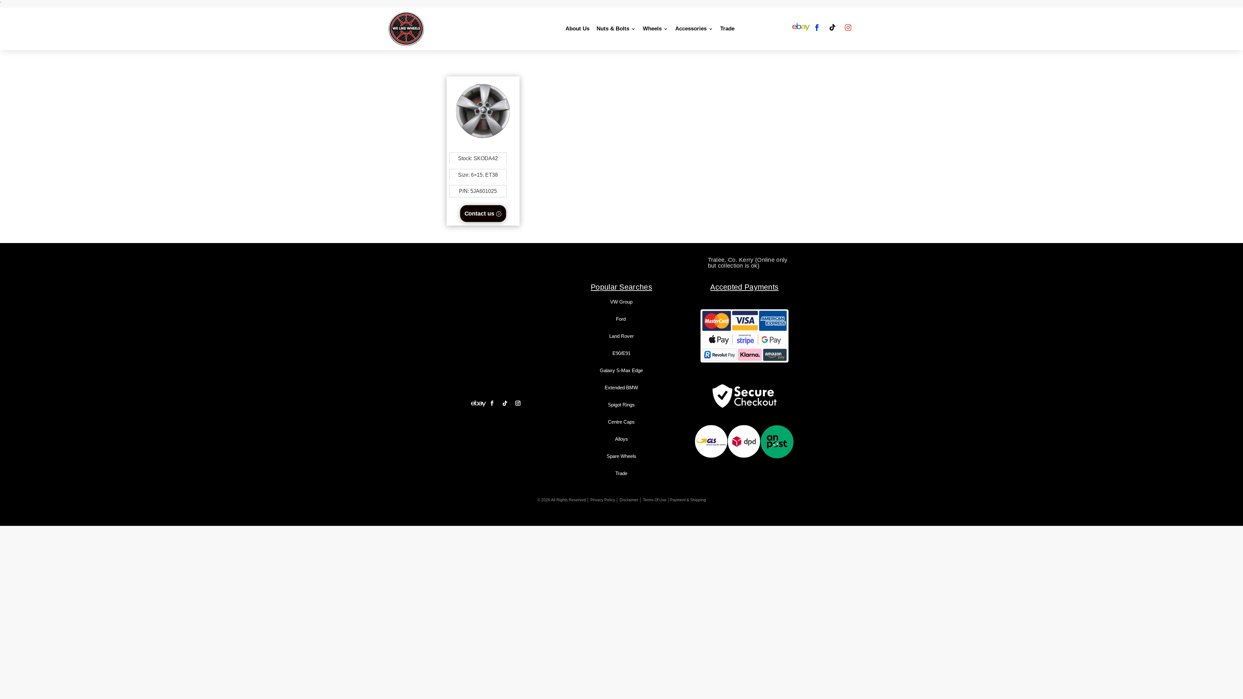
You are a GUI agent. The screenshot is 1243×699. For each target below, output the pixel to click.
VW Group (621, 302)
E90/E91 (621, 353)
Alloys (621, 439)
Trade (727, 29)
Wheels (652, 29)
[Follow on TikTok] (832, 27)
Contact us (479, 213)
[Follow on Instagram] (848, 27)
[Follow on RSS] (801, 27)
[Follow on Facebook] (817, 27)
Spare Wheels (621, 456)
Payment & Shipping (688, 500)
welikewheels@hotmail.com (622, 260)
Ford (621, 319)
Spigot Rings (621, 404)
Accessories (691, 29)
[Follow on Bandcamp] (478, 403)
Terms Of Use (654, 500)
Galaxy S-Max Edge (621, 370)
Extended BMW (621, 387)
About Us (577, 29)
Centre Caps (621, 422)
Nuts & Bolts (613, 29)
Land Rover (621, 336)
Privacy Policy (602, 500)
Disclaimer (629, 500)
